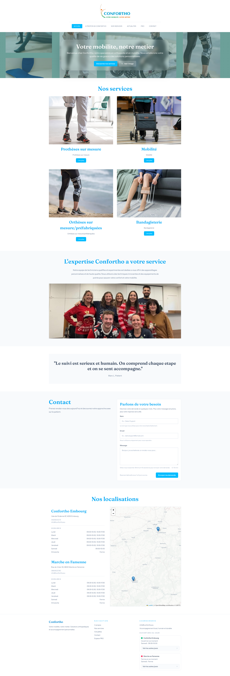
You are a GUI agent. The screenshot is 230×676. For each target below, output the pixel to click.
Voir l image (129, 64)
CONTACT (152, 26)
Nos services (99, 628)
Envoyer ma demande (167, 475)
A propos (97, 625)
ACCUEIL (77, 26)
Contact (97, 635)
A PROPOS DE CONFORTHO (95, 26)
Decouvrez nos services (105, 64)
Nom (122, 416)
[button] (158, 529)
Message (123, 445)
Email (122, 431)
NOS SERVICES (116, 26)
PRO (142, 26)
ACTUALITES (131, 26)
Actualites (98, 632)
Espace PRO (99, 638)
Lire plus (81, 160)
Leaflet (150, 605)
